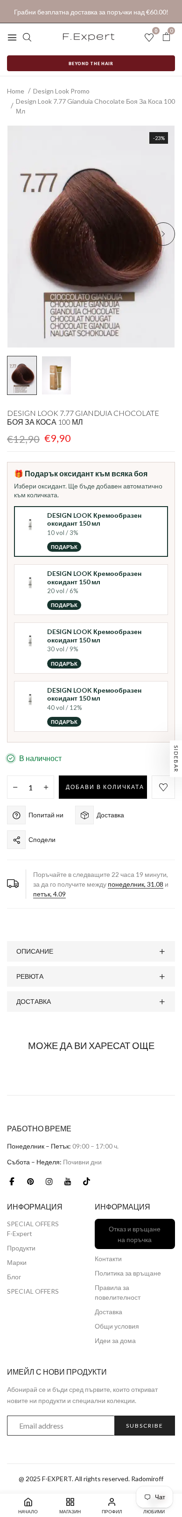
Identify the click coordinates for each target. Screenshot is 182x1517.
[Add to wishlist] (163, 787)
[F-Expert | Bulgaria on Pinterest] (30, 1181)
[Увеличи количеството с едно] (46, 787)
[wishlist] (149, 38)
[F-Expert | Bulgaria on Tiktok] (86, 1181)
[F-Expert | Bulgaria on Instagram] (49, 1181)
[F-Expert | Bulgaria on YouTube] (67, 1181)
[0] (166, 37)
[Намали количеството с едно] (15, 787)
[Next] (163, 234)
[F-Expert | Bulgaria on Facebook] (11, 1181)
